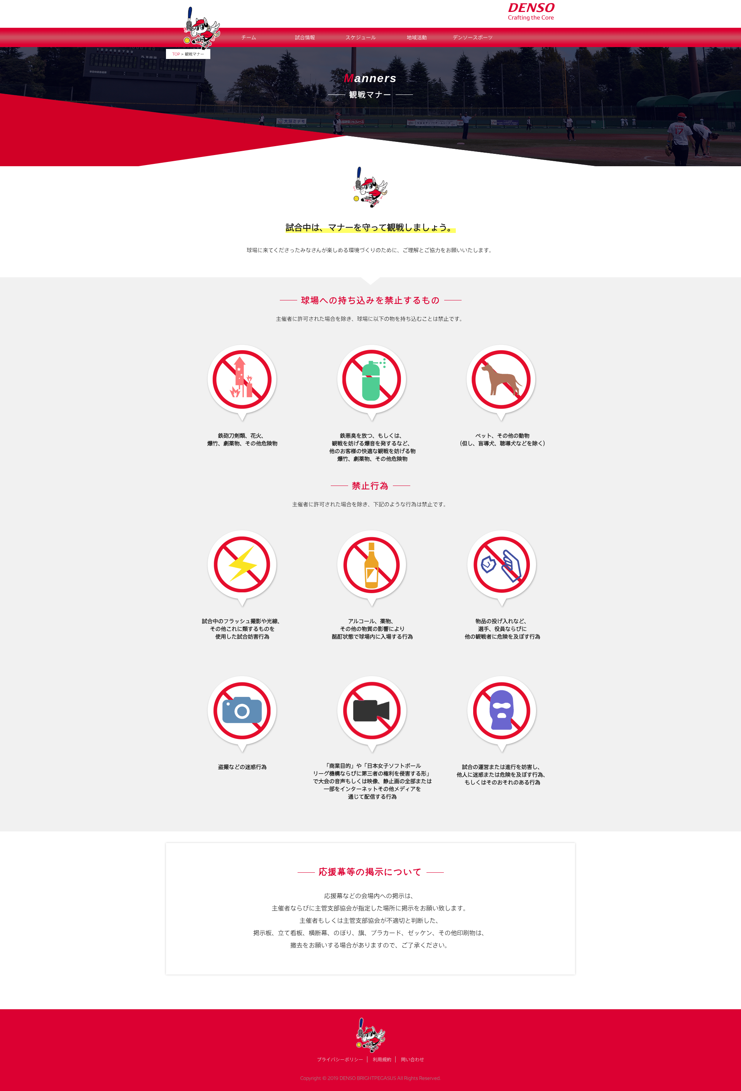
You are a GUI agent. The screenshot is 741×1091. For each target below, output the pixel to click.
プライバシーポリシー (340, 1059)
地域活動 (417, 37)
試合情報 (305, 37)
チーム (248, 37)
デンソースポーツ (473, 37)
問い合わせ (412, 1059)
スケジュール (360, 37)
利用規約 (382, 1059)
